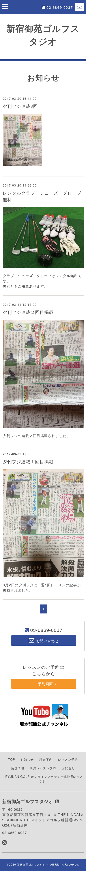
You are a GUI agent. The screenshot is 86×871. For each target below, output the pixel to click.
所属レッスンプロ (43, 768)
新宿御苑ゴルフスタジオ (33, 864)
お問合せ (68, 768)
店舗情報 (17, 768)
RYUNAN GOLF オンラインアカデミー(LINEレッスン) (44, 778)
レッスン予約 (68, 759)
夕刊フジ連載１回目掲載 (28, 461)
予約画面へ (43, 683)
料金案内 (45, 759)
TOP (11, 759)
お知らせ (27, 759)
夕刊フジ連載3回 (20, 106)
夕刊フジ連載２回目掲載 (28, 312)
